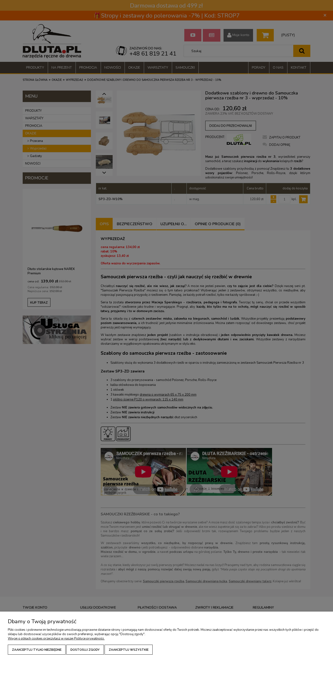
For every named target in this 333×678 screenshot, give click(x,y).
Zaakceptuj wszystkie (128, 649)
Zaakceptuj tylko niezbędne (36, 649)
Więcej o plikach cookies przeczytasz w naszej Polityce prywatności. (56, 638)
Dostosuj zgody (85, 649)
